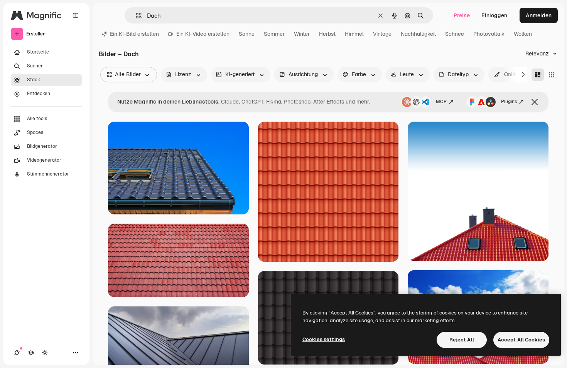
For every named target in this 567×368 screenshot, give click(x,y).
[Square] (551, 75)
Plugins (509, 102)
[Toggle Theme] (45, 352)
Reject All (461, 339)
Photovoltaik (489, 33)
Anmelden (539, 15)
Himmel (354, 33)
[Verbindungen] (17, 352)
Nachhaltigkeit (418, 33)
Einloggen (494, 15)
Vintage (382, 33)
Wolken (523, 33)
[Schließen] (534, 102)
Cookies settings (323, 339)
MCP (441, 102)
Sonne (247, 33)
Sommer (274, 33)
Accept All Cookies (521, 339)
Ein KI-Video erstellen (203, 33)
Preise (462, 15)
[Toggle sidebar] (75, 15)
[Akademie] (31, 352)
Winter (302, 33)
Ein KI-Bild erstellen (134, 33)
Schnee (454, 33)
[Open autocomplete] (135, 15)
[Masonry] (538, 75)
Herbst (327, 33)
